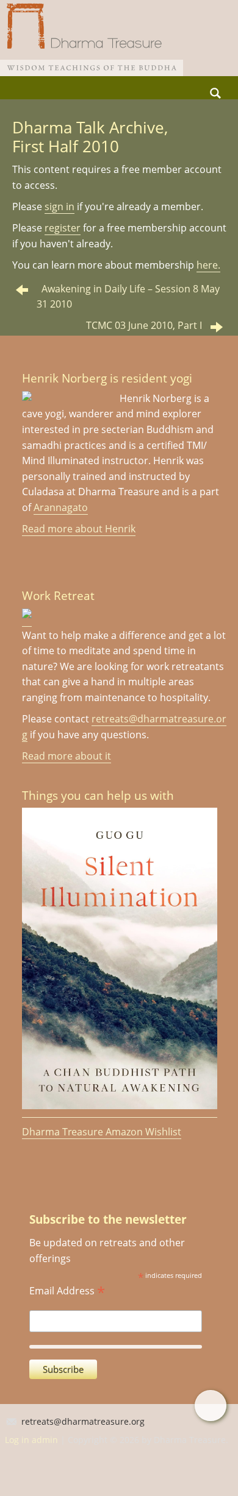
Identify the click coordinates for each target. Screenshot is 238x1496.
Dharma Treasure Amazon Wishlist (101, 1131)
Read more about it (66, 756)
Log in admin (31, 1439)
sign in (59, 206)
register (63, 228)
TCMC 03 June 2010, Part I (144, 325)
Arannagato (61, 507)
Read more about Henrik (78, 528)
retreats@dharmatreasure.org (83, 1421)
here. (208, 265)
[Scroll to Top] (210, 1405)
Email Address (67, 1289)
